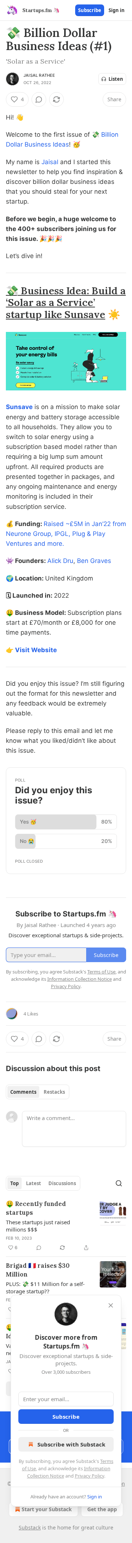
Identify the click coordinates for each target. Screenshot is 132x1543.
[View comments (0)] (39, 99)
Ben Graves (94, 560)
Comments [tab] (23, 1092)
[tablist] (37, 1092)
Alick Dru (60, 560)
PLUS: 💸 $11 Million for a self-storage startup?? (45, 1287)
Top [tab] (14, 1183)
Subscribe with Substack (71, 1444)
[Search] (118, 1183)
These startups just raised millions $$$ (38, 1225)
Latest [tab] (33, 1183)
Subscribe (89, 10)
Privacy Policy (89, 1475)
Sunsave (19, 407)
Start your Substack (47, 1509)
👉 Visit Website (31, 650)
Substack (30, 1527)
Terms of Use (101, 971)
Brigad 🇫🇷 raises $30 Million (38, 1270)
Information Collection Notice (79, 979)
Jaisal (49, 162)
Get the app (102, 1509)
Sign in (117, 10)
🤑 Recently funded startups (36, 1208)
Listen (116, 79)
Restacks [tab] (54, 1092)
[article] (66, 1225)
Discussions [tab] (62, 1183)
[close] (111, 1305)
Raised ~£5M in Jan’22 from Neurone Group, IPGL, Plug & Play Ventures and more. (66, 533)
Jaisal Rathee (39, 75)
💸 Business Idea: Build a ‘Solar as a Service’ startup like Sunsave (66, 302)
